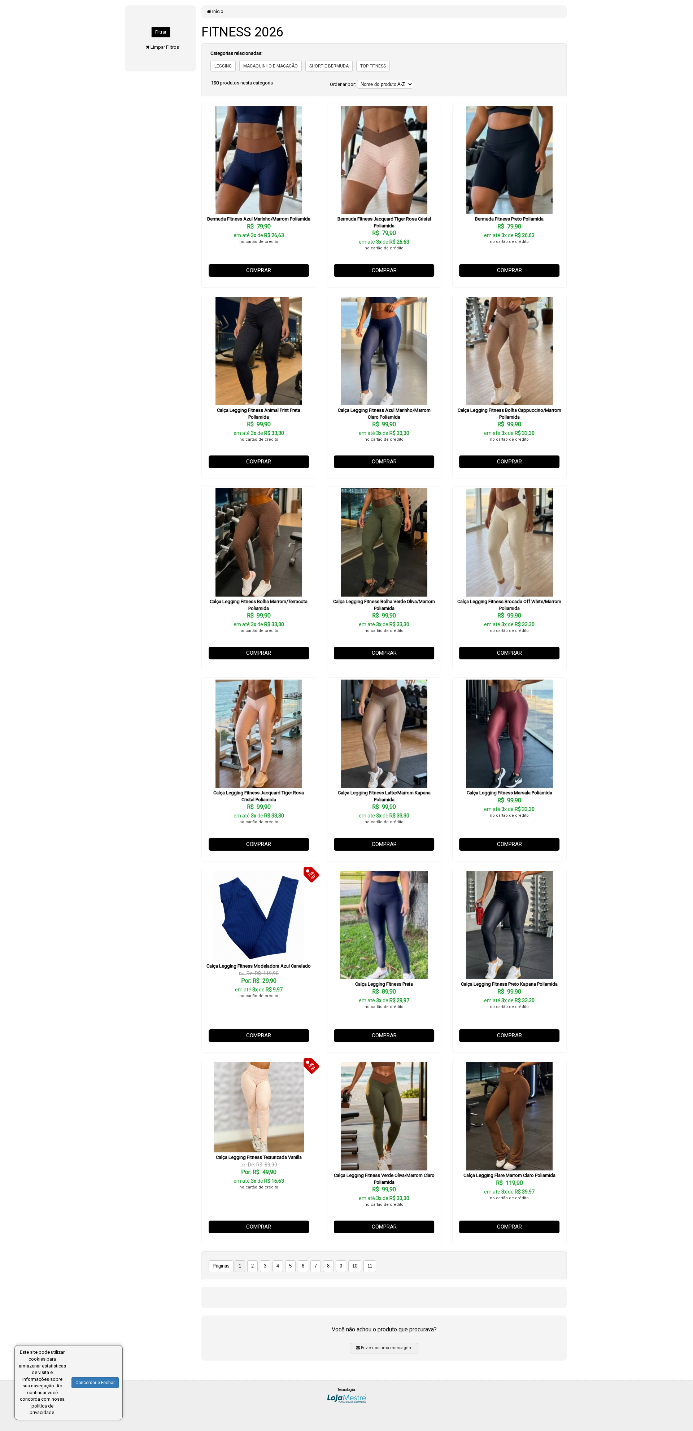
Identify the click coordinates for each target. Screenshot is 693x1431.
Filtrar (160, 32)
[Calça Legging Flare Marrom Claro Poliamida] (509, 1116)
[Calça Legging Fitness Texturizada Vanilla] (258, 1107)
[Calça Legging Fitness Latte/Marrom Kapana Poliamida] (384, 734)
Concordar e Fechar (95, 1382)
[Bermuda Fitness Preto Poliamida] (509, 160)
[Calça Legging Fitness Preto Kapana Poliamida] (509, 925)
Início (217, 11)
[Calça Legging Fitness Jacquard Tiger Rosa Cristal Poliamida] (258, 734)
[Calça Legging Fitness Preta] (384, 925)
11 (369, 1266)
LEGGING (223, 66)
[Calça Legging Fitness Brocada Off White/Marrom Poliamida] (509, 542)
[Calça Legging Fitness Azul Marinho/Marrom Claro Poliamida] (384, 351)
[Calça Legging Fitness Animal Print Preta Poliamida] (258, 351)
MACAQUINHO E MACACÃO (270, 66)
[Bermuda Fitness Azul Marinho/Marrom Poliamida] (258, 160)
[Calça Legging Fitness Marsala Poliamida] (509, 734)
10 (354, 1266)
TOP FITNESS (373, 66)
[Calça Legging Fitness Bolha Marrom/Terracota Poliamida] (258, 542)
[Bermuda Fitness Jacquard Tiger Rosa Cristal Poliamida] (384, 160)
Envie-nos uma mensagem (386, 1347)
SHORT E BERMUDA (329, 66)
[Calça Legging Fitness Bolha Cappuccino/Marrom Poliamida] (509, 351)
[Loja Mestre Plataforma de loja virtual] (346, 1397)
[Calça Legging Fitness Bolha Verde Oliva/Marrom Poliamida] (384, 542)
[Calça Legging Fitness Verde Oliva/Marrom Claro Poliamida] (384, 1116)
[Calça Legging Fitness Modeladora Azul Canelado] (258, 916)
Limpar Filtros (165, 47)
